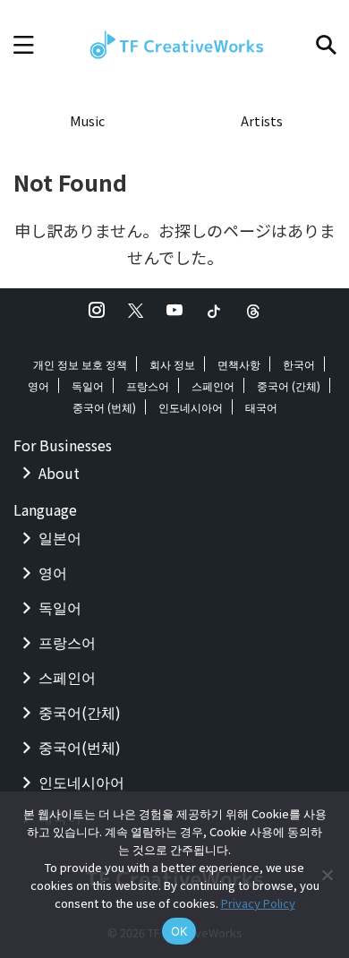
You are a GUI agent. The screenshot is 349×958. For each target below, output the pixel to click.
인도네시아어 (190, 407)
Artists (262, 120)
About (59, 472)
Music (87, 120)
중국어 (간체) (288, 385)
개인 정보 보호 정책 (80, 364)
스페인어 (213, 385)
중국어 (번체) (104, 407)
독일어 (88, 385)
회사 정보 (172, 364)
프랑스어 (147, 385)
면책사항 (238, 364)
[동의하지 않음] (327, 875)
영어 (38, 385)
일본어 (59, 537)
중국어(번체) (79, 746)
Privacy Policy (258, 902)
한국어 (299, 364)
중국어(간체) (79, 712)
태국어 (261, 407)
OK (179, 931)
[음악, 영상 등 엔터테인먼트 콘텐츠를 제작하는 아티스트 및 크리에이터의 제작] (174, 44)
